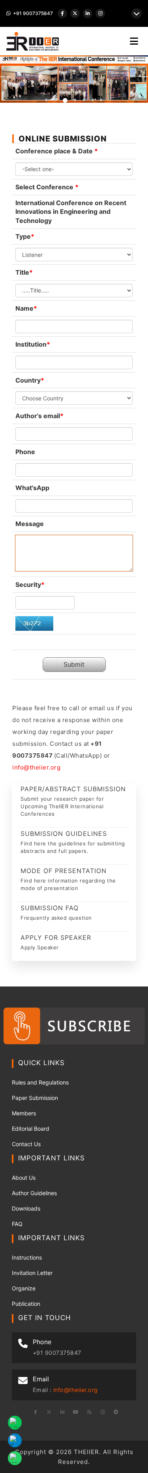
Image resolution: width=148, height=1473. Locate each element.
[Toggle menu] (134, 41)
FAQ (17, 1223)
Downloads (26, 1208)
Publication (26, 1303)
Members (24, 1113)
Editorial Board (30, 1128)
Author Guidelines (34, 1193)
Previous (5, 76)
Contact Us (26, 1144)
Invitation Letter (32, 1272)
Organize (24, 1288)
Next (143, 76)
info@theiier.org (36, 767)
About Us (24, 1177)
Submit (74, 664)
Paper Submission (35, 1097)
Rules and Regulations (40, 1082)
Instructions (27, 1257)
